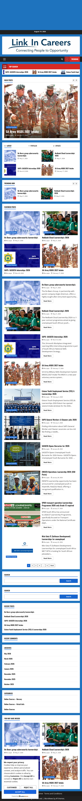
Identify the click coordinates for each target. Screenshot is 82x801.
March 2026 (8, 658)
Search (7, 575)
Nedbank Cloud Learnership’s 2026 (47, 156)
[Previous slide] (73, 80)
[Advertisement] (41, 15)
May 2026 (7, 653)
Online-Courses (11, 127)
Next (52, 565)
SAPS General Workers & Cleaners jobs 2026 (22, 428)
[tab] (16, 146)
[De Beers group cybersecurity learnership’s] (22, 223)
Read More (48, 301)
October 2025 (9, 684)
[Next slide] (76, 80)
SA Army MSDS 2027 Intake (31, 72)
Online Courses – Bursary (13, 699)
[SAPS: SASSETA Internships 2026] (22, 256)
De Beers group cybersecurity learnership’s (10, 156)
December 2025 (9, 674)
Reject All (28, 787)
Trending (74, 59)
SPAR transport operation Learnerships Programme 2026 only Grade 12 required (22, 515)
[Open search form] (62, 59)
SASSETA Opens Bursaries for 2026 (22, 454)
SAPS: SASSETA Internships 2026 (10, 170)
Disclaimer (39, 793)
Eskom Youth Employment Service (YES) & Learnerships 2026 (22, 401)
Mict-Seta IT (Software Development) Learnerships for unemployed (22, 547)
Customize (12, 787)
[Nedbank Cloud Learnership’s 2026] (60, 223)
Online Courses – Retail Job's (14, 704)
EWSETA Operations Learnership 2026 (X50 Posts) (22, 483)
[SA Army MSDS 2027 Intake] (41, 111)
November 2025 (9, 679)
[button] (4, 59)
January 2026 (9, 669)
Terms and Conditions (53, 793)
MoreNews (48, 798)
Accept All (20, 792)
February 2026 (9, 664)
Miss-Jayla (10, 135)
